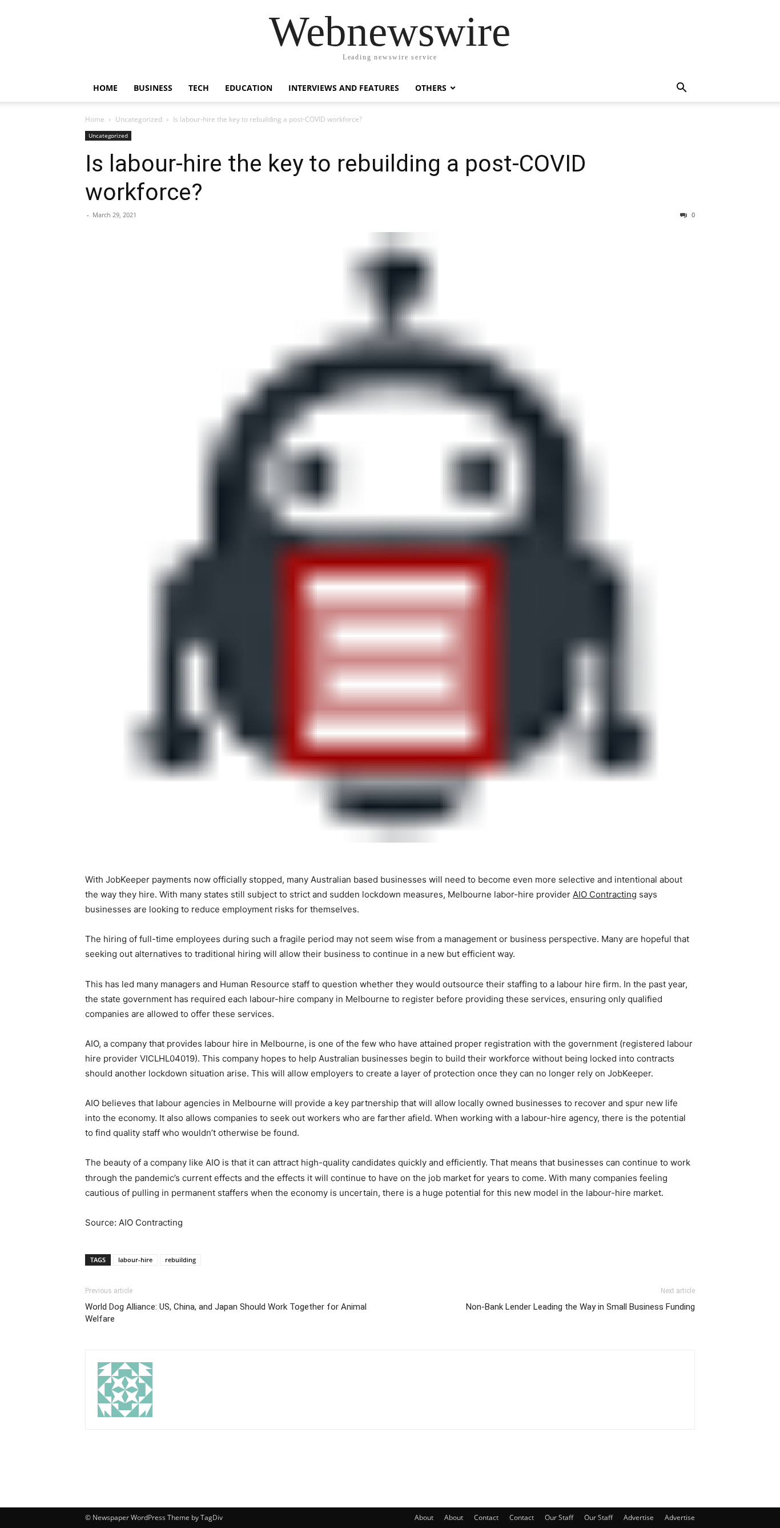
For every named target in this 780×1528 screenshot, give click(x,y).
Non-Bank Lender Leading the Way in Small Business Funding (580, 1307)
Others (431, 87)
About (424, 1517)
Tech (198, 87)
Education (248, 87)
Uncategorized (138, 119)
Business (153, 87)
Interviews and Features (343, 87)
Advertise (639, 1517)
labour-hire (135, 1259)
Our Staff (559, 1517)
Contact (486, 1517)
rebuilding (180, 1259)
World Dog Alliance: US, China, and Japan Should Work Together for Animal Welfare (226, 1313)
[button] (681, 88)
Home (105, 87)
